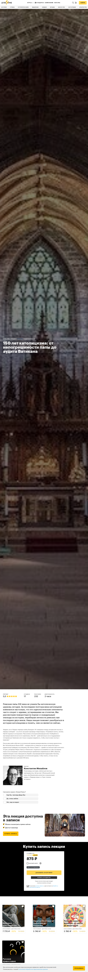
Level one (6, 338)
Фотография (72, 7)
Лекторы (57, 2)
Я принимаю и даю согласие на (43, 886)
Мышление (35, 7)
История (4, 7)
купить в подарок (44, 877)
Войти (83, 2)
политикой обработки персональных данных (33, 969)
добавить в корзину (44, 872)
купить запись (10, 833)
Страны (12, 7)
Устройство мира (23, 7)
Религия (20, 338)
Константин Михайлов (35, 768)
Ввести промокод (33, 867)
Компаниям (49, 2)
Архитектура (83, 7)
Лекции (13, 338)
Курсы (29, 2)
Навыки (44, 7)
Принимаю (79, 968)
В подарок (40, 2)
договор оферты (39, 886)
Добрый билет (33, 863)
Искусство (61, 7)
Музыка (52, 7)
